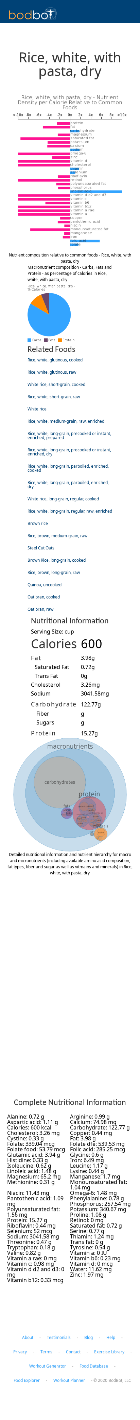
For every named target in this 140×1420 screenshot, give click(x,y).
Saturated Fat (52, 667)
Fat (36, 658)
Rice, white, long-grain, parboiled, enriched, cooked (68, 468)
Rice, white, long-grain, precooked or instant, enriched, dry (69, 452)
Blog (88, 1337)
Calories (54, 643)
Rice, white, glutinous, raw (52, 372)
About (27, 1337)
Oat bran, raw (40, 609)
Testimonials (59, 1337)
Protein (43, 733)
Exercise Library (109, 1352)
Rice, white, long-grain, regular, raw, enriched (70, 511)
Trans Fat (46, 676)
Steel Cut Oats (41, 548)
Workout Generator (47, 1366)
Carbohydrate (54, 704)
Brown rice (38, 523)
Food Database (94, 1366)
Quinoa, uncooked (45, 585)
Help (110, 1337)
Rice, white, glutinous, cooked (55, 360)
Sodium (41, 693)
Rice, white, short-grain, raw (54, 397)
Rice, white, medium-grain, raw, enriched (66, 421)
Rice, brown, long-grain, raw (54, 572)
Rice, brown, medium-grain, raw (57, 536)
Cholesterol (45, 684)
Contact (73, 1352)
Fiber (42, 713)
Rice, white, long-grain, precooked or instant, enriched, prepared (69, 435)
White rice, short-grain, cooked (56, 384)
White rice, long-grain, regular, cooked (63, 499)
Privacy (20, 1352)
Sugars (45, 722)
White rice (37, 409)
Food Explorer (27, 1380)
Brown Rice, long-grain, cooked (57, 560)
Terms (46, 1352)
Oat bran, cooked (44, 597)
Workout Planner (69, 1380)
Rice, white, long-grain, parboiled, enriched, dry (68, 484)
